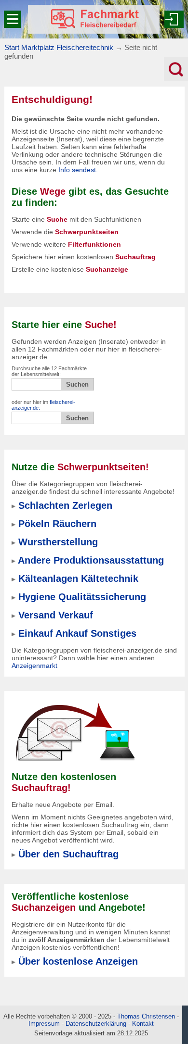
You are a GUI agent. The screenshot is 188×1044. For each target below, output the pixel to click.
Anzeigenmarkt (34, 665)
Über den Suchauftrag (68, 854)
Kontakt (143, 1023)
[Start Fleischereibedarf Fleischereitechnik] (94, 19)
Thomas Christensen (146, 1016)
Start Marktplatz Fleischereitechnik (58, 47)
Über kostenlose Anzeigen (78, 961)
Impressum (44, 1023)
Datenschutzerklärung (96, 1023)
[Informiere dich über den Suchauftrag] (75, 732)
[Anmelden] (174, 19)
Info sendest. (78, 170)
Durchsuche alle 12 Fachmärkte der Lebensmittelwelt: (49, 371)
